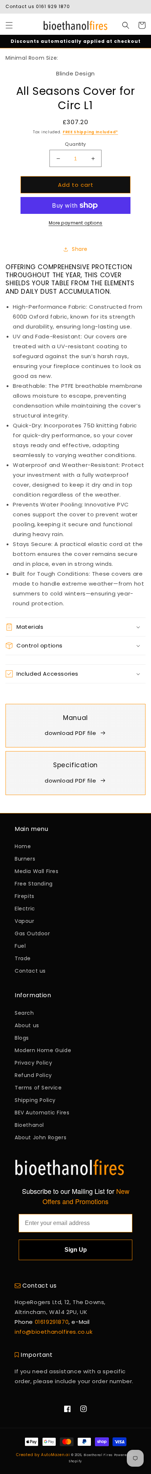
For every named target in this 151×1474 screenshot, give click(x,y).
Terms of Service (38, 1087)
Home (23, 846)
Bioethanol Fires (98, 1455)
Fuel (20, 946)
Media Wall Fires (37, 871)
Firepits (24, 896)
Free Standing (34, 883)
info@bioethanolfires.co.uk (54, 1332)
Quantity (75, 144)
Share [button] (80, 249)
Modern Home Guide (43, 1050)
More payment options (76, 223)
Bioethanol (29, 1125)
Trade (23, 958)
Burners (25, 858)
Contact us (30, 970)
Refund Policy (33, 1075)
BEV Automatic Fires (42, 1112)
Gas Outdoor (32, 933)
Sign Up (76, 1250)
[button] (9, 25)
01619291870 (52, 1322)
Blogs (22, 1038)
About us (27, 1025)
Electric (25, 908)
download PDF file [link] (70, 733)
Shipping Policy (35, 1100)
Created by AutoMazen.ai (43, 1455)
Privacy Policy (33, 1062)
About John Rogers (40, 1137)
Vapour (24, 921)
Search (24, 1013)
